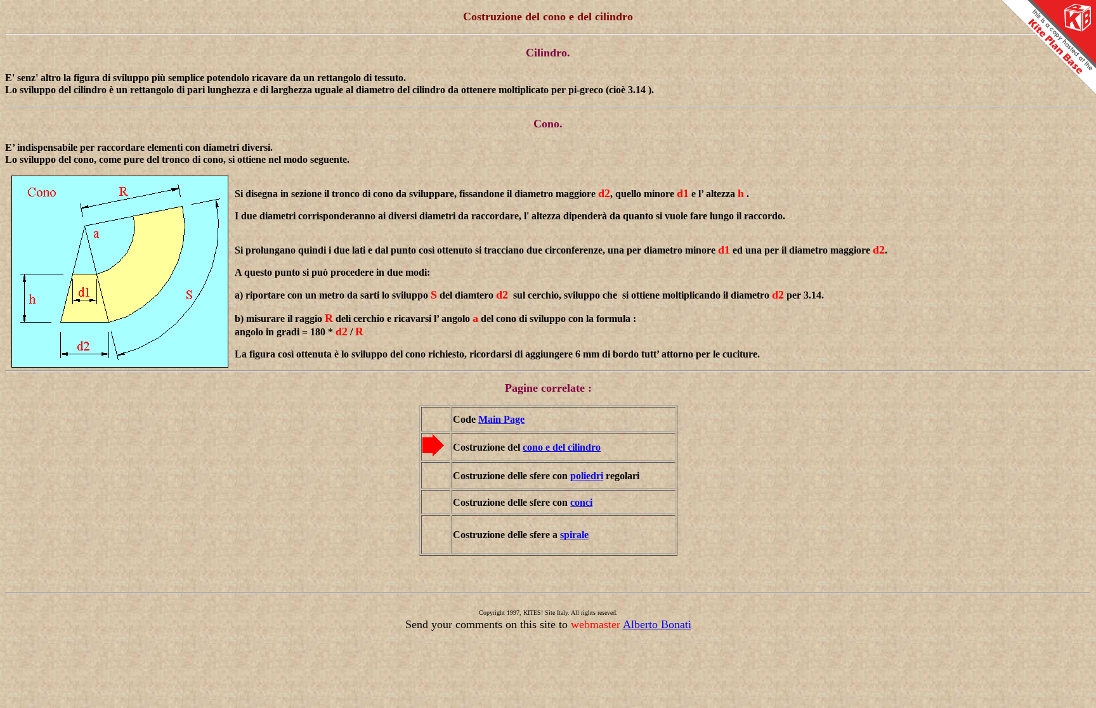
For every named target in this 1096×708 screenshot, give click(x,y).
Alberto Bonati (657, 624)
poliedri (586, 475)
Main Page (501, 419)
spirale (574, 534)
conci (581, 502)
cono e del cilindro (562, 447)
